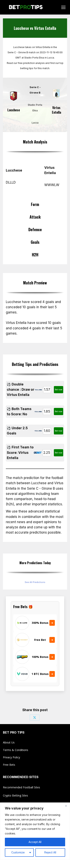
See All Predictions (35, 582)
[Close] (66, 805)
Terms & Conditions (15, 750)
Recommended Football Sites (21, 787)
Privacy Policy (11, 757)
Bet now (58, 389)
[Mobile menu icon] (63, 7)
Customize (18, 852)
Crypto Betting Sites (15, 795)
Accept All (35, 842)
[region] (35, 831)
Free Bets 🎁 (23, 606)
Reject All (50, 852)
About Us (9, 742)
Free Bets (9, 764)
